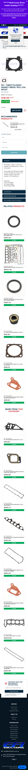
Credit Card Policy (14, 727)
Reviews (6, 196)
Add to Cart (16, 110)
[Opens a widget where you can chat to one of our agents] (22, 767)
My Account (14, 707)
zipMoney (14, 739)
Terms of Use (14, 725)
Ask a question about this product (12, 200)
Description (7, 160)
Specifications (7, 191)
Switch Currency (15, 40)
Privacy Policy (14, 695)
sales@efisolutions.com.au (11, 751)
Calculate (14, 152)
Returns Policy (14, 735)
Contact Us (14, 717)
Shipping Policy (14, 733)
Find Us (14, 719)
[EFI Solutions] (7, 33)
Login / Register (23, 25)
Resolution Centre (14, 710)
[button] (25, 110)
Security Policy (14, 731)
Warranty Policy (14, 737)
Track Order (14, 708)
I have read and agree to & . (12, 694)
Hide (16, 42)
